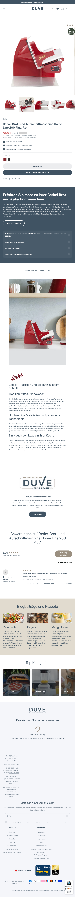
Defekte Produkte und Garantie (41, 849)
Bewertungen (45, 21)
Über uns (12, 832)
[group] (12, 552)
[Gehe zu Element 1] (10, 105)
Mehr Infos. (33, 137)
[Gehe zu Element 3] (41, 105)
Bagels (31, 627)
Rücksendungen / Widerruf (12, 852)
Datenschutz (41, 835)
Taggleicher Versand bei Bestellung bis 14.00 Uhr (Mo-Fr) (32, 2)
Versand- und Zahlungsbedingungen (41, 854)
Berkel (5, 119)
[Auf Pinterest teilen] (15, 178)
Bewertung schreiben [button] (63, 554)
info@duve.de (14, 773)
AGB (41, 842)
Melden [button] (48, 583)
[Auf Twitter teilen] (12, 178)
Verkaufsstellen (12, 846)
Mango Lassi (59, 627)
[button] (71, 25)
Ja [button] (45, 583)
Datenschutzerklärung (37, 810)
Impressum (41, 839)
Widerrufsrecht (41, 846)
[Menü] (72, 881)
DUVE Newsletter (12, 849)
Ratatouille (9, 627)
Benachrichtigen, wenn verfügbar (37, 172)
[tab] (64, 563)
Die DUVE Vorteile (12, 835)
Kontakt (12, 839)
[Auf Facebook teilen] (9, 178)
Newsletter (41, 832)
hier (16, 787)
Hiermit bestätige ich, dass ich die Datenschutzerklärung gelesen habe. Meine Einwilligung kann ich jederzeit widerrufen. (39, 822)
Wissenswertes (31, 21)
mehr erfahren (38, 514)
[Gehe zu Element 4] (57, 105)
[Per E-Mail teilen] (18, 178)
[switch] (69, 892)
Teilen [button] (52, 583)
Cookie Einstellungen (41, 858)
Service (12, 842)
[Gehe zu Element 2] (26, 105)
